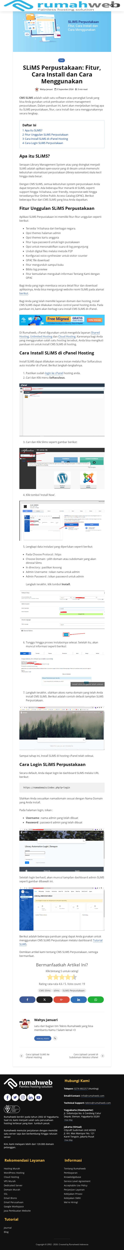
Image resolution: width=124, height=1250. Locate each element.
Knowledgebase (72, 1176)
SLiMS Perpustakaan (74, 990)
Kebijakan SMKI (72, 1198)
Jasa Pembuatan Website (17, 1210)
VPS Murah (10, 1181)
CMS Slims (45, 990)
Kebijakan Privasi (73, 1193)
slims (56, 990)
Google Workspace (14, 1206)
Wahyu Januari (46, 89)
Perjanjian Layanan (74, 1189)
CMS (61, 60)
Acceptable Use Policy (75, 1185)
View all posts (43, 1038)
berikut (23, 293)
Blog (6, 1231)
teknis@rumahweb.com (98, 1102)
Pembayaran (71, 1172)
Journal (8, 1227)
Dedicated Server (13, 1185)
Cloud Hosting (67, 336)
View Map (68, 1140)
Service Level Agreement (77, 1181)
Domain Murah (12, 1189)
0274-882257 (81, 1088)
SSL (6, 1193)
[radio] (50, 977)
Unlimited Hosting (41, 336)
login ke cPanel (54, 373)
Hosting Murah (12, 1168)
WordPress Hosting (14, 1172)
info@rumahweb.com (92, 1095)
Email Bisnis (10, 1198)
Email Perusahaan (13, 1202)
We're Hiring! (71, 1202)
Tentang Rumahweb (75, 1168)
